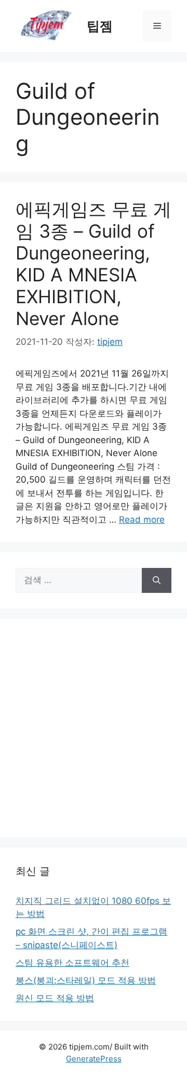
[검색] (156, 580)
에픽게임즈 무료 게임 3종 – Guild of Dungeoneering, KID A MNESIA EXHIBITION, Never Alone (93, 263)
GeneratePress (94, 1059)
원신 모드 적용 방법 (55, 998)
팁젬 (100, 26)
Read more (142, 519)
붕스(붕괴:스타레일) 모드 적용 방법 (86, 980)
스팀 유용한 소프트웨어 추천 (72, 962)
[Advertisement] (93, 728)
